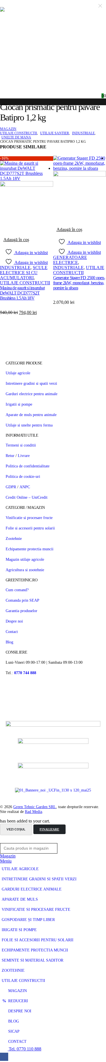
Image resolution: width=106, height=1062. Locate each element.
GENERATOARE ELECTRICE (70, 260)
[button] (3, 840)
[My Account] (92, 89)
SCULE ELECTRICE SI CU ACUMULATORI (23, 272)
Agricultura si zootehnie (25, 570)
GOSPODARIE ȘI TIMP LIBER (28, 920)
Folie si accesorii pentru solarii (30, 528)
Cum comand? (17, 590)
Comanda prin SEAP (22, 600)
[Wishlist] (101, 89)
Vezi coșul (16, 829)
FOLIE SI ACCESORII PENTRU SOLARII (37, 940)
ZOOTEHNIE (13, 970)
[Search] (67, 848)
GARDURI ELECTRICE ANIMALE (32, 889)
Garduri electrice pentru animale (31, 394)
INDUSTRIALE (15, 267)
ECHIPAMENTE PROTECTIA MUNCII (35, 950)
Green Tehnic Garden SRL (34, 806)
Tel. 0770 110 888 (24, 1048)
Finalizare (49, 829)
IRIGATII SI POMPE (19, 930)
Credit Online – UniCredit (26, 497)
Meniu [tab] (6, 861)
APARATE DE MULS (20, 899)
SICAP (14, 1031)
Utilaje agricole (18, 373)
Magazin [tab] (8, 856)
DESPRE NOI (19, 1011)
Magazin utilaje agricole (25, 559)
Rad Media (33, 811)
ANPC (25, 487)
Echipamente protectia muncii (29, 549)
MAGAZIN (17, 991)
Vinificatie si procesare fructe (29, 517)
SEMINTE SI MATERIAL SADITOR (32, 960)
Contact (12, 631)
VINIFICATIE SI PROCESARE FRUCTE (36, 909)
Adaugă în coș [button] (16, 239)
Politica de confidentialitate (27, 466)
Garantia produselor (21, 610)
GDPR (11, 487)
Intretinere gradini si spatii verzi (31, 383)
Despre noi (14, 621)
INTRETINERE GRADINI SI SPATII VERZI (39, 879)
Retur (10, 455)
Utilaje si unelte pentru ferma (29, 425)
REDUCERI (18, 1001)
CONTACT (17, 1041)
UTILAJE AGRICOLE (20, 869)
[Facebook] (4, 1057)
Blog (9, 642)
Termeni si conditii (21, 445)
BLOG (13, 1021)
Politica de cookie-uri (23, 476)
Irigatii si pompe (19, 404)
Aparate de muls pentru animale (31, 414)
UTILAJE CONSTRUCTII (25, 282)
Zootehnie (14, 538)
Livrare (24, 455)
